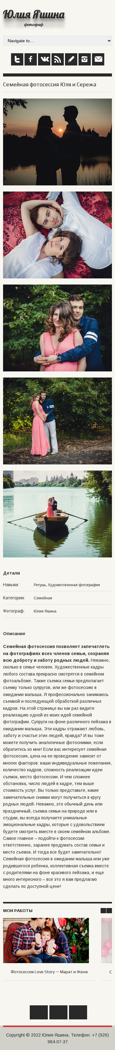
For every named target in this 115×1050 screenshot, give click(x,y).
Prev (103, 910)
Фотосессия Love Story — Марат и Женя (49, 971)
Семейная (43, 598)
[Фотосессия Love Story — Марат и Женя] (49, 934)
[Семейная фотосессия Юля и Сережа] (57, 101)
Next (109, 910)
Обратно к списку (58, 1012)
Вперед (78, 1012)
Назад (39, 1012)
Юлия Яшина (33, 14)
